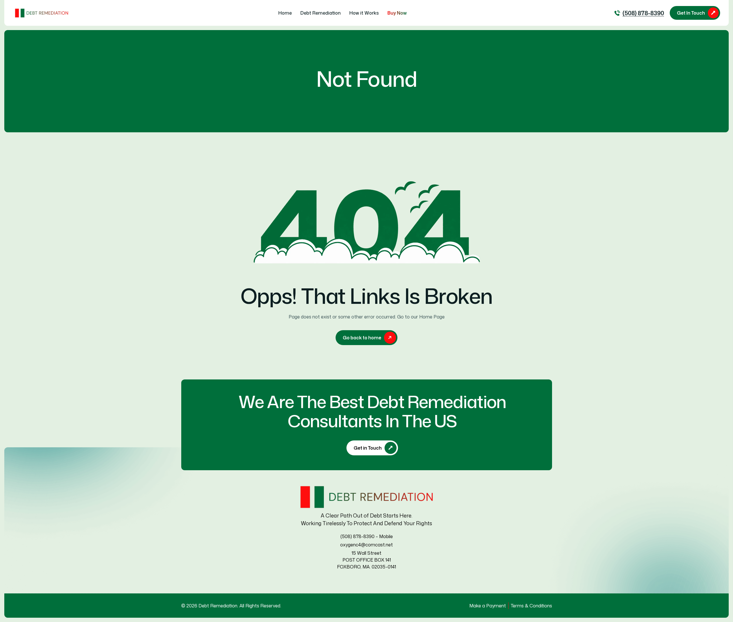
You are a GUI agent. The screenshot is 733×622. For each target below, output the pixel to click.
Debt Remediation (320, 13)
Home (285, 13)
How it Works (364, 13)
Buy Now (397, 13)
